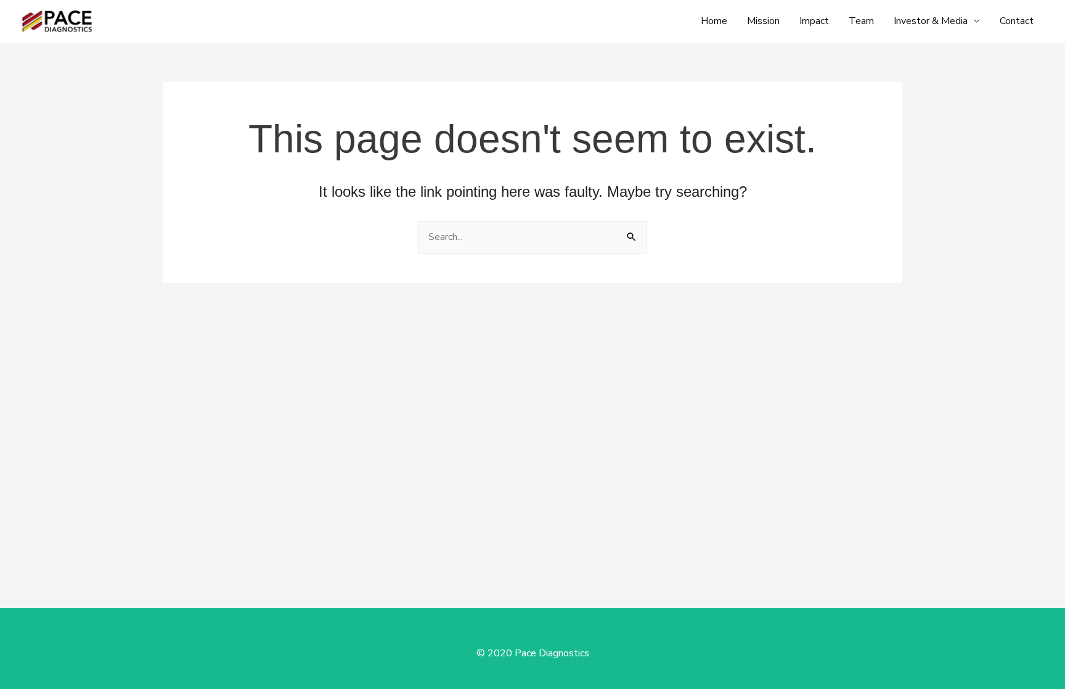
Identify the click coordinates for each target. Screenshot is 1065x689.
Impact (814, 21)
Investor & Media (931, 21)
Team (861, 21)
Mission (763, 21)
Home (714, 21)
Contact (1017, 21)
